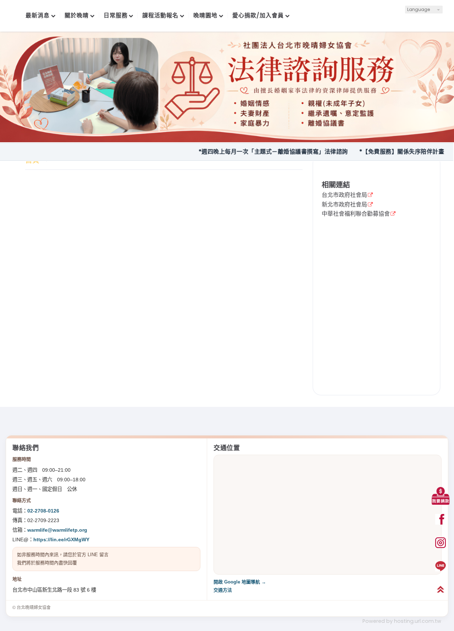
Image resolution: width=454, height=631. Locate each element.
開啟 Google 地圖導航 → (240, 582)
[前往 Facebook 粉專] (440, 519)
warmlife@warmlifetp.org (57, 530)
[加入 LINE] (440, 566)
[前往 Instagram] (440, 543)
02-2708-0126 (43, 511)
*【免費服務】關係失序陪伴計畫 (387, 152)
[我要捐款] (440, 496)
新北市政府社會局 (344, 205)
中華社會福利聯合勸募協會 (356, 214)
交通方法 (223, 590)
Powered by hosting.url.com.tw (401, 621)
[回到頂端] (440, 589)
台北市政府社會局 (344, 195)
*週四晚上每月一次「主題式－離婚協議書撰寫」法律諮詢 (258, 152)
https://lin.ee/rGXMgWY (61, 539)
